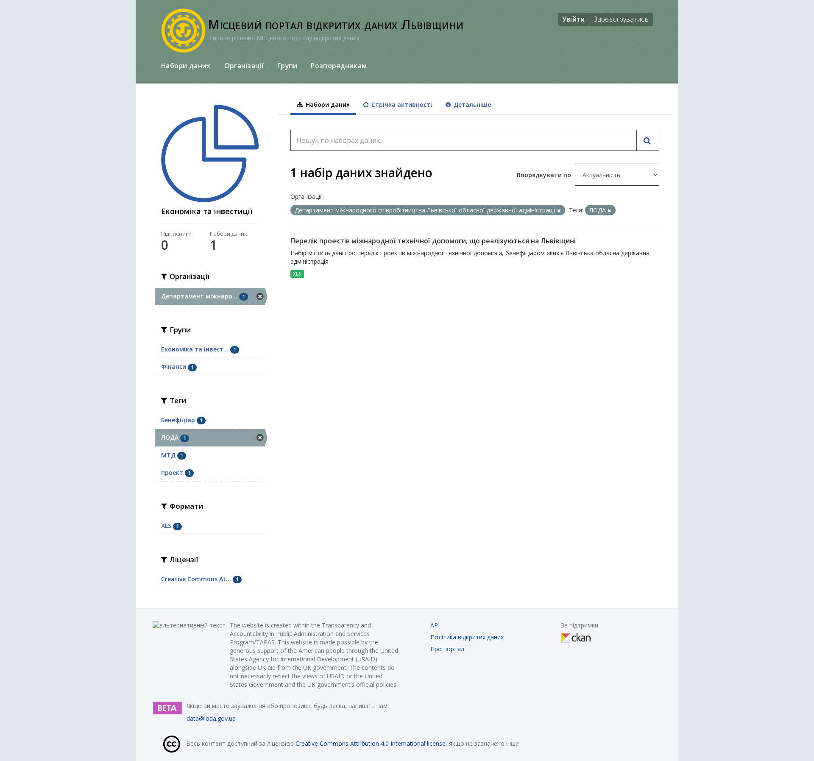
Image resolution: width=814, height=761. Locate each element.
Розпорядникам (339, 65)
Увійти (573, 19)
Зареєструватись (621, 19)
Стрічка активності (401, 104)
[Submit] (647, 140)
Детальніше (471, 104)
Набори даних (186, 65)
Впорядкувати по (545, 175)
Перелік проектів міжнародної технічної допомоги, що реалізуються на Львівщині (433, 240)
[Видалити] (559, 210)
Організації (244, 65)
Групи (287, 65)
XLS (297, 274)
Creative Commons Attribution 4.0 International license (370, 743)
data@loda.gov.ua (211, 718)
